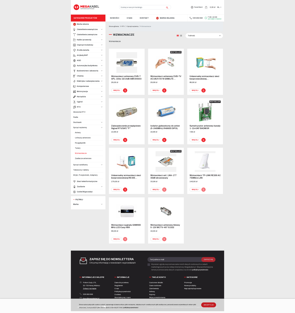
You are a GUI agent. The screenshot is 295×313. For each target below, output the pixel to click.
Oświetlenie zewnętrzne (87, 35)
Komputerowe (83, 86)
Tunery (77, 148)
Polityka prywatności (122, 291)
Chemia (80, 76)
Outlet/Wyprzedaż (85, 192)
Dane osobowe (155, 285)
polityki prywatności (200, 270)
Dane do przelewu (121, 282)
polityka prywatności (130, 307)
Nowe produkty (190, 285)
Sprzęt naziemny (80, 127)
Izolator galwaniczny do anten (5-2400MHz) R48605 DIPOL (165, 127)
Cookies (117, 294)
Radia (75, 117)
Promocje (188, 282)
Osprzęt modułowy (85, 45)
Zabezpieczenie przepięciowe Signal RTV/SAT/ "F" (126, 127)
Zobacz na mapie (89, 288)
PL (218, 7)
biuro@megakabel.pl (91, 298)
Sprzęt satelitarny (80, 165)
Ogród (80, 102)
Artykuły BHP (82, 55)
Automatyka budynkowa (87, 66)
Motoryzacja (82, 91)
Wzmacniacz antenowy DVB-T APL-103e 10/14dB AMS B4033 (126, 77)
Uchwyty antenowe (83, 138)
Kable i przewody (84, 40)
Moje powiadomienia (157, 297)
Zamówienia (154, 288)
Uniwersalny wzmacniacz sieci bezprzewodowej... (204, 77)
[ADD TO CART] (125, 90)
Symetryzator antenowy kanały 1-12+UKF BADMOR (205, 127)
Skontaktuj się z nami (122, 297)
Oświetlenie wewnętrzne (87, 29)
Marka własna (83, 24)
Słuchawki (77, 122)
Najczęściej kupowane (192, 288)
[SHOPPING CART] (206, 7)
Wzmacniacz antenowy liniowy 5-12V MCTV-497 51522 (165, 226)
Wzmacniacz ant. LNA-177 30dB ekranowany (163, 176)
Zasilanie (81, 187)
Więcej (116, 90)
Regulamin (118, 285)
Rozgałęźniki (80, 143)
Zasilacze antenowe (83, 158)
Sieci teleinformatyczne (87, 181)
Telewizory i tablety (81, 170)
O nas (116, 288)
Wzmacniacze (81, 153)
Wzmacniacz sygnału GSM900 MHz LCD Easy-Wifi (126, 226)
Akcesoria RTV (79, 112)
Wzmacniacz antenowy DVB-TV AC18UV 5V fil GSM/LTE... (165, 77)
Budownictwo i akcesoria (87, 71)
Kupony (152, 294)
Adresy (152, 291)
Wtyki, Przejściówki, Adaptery (85, 175)
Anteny (78, 133)
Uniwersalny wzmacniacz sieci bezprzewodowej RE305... (126, 176)
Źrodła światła (83, 50)
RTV (79, 107)
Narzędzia (81, 97)
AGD (79, 60)
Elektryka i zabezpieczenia (88, 81)
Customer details (156, 282)
